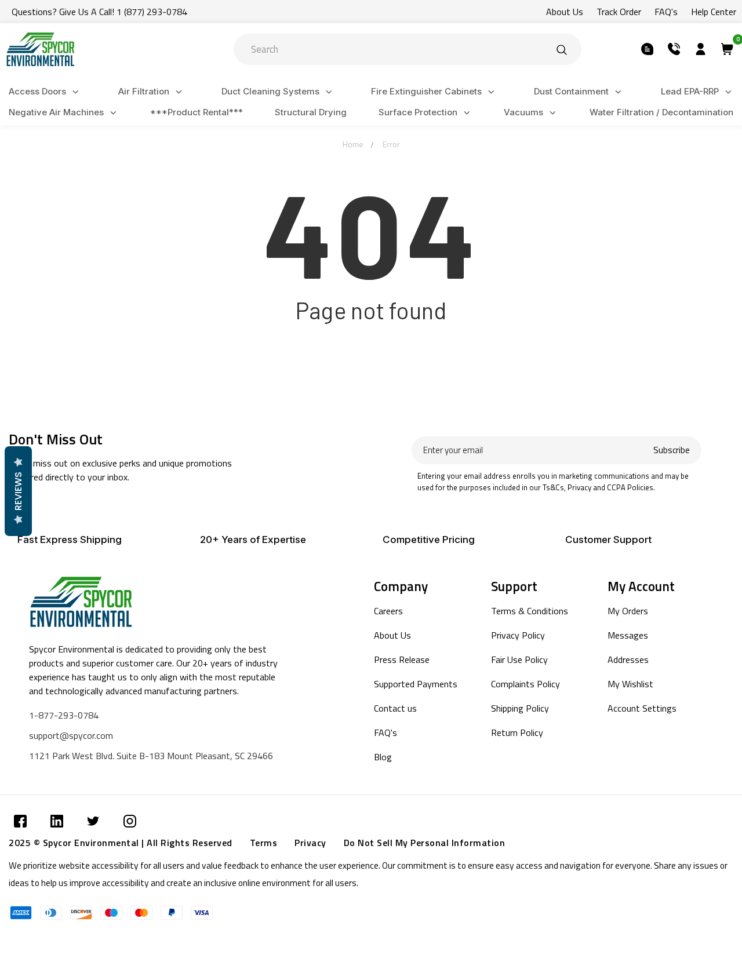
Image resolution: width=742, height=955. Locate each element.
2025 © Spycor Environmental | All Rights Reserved (120, 843)
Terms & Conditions (529, 611)
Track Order (618, 12)
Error (391, 144)
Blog (383, 757)
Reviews (18, 491)
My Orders (628, 611)
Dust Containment (571, 91)
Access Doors (37, 91)
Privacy (310, 843)
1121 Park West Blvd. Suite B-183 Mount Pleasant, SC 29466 (151, 756)
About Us (564, 12)
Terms (264, 843)
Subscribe (671, 450)
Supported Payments (415, 684)
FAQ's (666, 12)
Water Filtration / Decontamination (661, 112)
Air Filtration (143, 91)
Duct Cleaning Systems (270, 91)
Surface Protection (418, 112)
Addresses (628, 659)
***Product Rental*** (196, 112)
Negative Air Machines (56, 112)
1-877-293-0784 (64, 715)
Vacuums (523, 112)
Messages (628, 635)
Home (353, 144)
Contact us (395, 708)
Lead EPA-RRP (690, 91)
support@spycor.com (71, 735)
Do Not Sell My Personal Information (424, 843)
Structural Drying (311, 112)
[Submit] (561, 49)
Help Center (713, 12)
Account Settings (642, 708)
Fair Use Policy (519, 659)
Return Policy (517, 732)
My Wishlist (630, 684)
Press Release (402, 659)
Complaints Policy (525, 684)
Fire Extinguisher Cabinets (426, 91)
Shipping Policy (520, 708)
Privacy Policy (518, 635)
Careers (388, 611)
